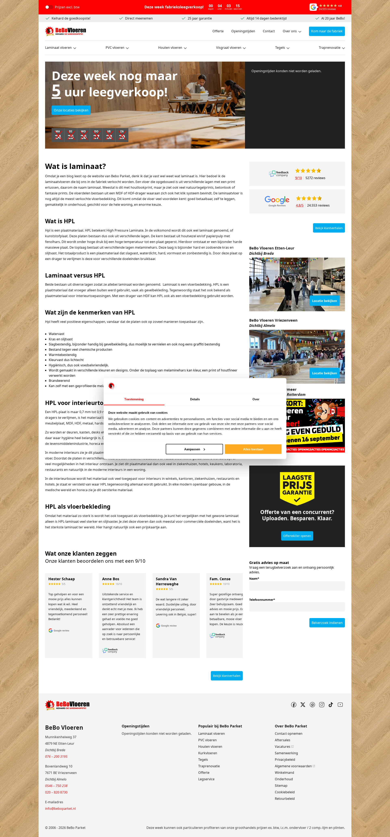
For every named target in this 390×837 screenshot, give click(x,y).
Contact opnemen (288, 733)
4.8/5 (299, 205)
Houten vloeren (170, 47)
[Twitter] (303, 704)
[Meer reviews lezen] (279, 174)
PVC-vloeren (115, 47)
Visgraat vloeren (228, 47)
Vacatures (282, 746)
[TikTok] (331, 704)
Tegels (280, 47)
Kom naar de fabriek (327, 31)
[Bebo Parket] (65, 31)
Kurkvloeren (207, 753)
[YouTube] (340, 704)
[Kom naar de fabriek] (297, 284)
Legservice (206, 779)
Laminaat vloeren (58, 47)
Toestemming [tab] (134, 399)
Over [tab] (255, 399)
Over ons (290, 31)
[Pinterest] (312, 704)
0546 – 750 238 (56, 786)
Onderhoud (284, 779)
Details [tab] (195, 399)
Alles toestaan (253, 449)
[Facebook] (293, 704)
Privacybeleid (285, 759)
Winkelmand (284, 772)
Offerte (218, 31)
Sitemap (281, 785)
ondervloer (297, 827)
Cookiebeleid (285, 792)
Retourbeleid (285, 798)
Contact (269, 31)
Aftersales (282, 740)
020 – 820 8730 (56, 792)
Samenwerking (286, 753)
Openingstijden (243, 31)
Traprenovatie (329, 47)
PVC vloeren (207, 740)
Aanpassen (192, 449)
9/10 (298, 178)
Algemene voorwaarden (293, 766)
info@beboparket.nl (60, 808)
